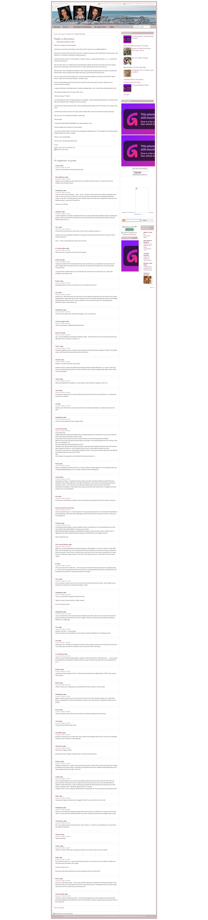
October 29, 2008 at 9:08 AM (62, 465)
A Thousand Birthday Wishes (140, 85)
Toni (56, 640)
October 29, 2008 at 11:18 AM (63, 565)
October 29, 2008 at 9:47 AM (62, 509)
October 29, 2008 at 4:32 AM (62, 179)
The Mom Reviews (100, 27)
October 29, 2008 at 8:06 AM (62, 392)
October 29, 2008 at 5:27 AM (62, 250)
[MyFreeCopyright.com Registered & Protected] (129, 234)
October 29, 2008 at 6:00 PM (62, 711)
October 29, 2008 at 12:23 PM (63, 613)
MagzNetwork (123, 916)
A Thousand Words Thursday (82, 27)
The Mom (58, 523)
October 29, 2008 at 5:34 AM (62, 283)
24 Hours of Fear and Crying (132, 82)
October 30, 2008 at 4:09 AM (62, 809)
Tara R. (57, 346)
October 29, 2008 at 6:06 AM (62, 323)
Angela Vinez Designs (139, 916)
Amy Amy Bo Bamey (61, 544)
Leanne (57, 165)
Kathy (57, 463)
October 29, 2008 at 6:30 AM (62, 334)
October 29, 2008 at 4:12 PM (62, 684)
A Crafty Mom (59, 654)
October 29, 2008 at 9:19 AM (62, 498)
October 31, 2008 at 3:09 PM (62, 880)
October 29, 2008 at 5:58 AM (62, 294)
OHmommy (58, 746)
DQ (59, 34)
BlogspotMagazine (113, 916)
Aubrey (57, 846)
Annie (57, 390)
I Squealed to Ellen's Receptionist (133, 79)
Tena (56, 627)
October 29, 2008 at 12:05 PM (63, 594)
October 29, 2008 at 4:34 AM (62, 213)
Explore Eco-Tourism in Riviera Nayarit (147, 258)
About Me (57, 27)
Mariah (57, 683)
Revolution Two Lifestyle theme (90, 916)
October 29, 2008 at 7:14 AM (62, 348)
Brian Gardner (104, 916)
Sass (56, 227)
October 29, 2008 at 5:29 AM (62, 261)
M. (56, 564)
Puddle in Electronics (64, 38)
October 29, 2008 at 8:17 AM (62, 405)
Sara (56, 292)
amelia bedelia (59, 894)
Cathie (57, 777)
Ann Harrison (59, 429)
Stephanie (58, 212)
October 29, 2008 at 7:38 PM (62, 798)
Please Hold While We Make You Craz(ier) (136, 46)
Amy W (57, 477)
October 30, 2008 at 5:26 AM (62, 823)
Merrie (57, 878)
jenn (56, 496)
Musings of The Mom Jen (128, 212)
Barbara (57, 761)
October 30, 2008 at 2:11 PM (62, 848)
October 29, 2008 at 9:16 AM (62, 479)
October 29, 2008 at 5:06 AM (62, 229)
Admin (112, 27)
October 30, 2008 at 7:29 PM (62, 859)
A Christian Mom (60, 248)
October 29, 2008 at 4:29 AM (62, 167)
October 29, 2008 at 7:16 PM (62, 763)
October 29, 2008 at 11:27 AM (63, 581)
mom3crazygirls (60, 321)
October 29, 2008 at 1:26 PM (62, 642)
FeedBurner (143, 175)
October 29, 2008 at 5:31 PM (62, 696)
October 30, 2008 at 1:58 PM (62, 836)
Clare (57, 579)
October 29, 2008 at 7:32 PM (62, 778)
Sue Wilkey (58, 733)
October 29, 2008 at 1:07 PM (62, 629)
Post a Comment (59, 908)
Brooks (57, 281)
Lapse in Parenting (66, 34)
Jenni (57, 721)
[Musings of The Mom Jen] (142, 212)
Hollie (57, 796)
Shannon (58, 834)
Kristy (57, 710)
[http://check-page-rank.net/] (128, 227)
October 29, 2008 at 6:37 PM (62, 748)
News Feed (118, 3)
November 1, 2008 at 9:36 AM (62, 896)
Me (72, 34)
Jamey (57, 379)
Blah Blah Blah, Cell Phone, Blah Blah (135, 67)
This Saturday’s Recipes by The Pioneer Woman (148, 268)
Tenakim (58, 360)
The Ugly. (126, 94)
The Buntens (59, 821)
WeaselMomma (60, 177)
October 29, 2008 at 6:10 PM (62, 723)
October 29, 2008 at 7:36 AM (62, 361)
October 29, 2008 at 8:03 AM (62, 381)
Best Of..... (66, 27)
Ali (56, 404)
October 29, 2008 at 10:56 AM (63, 546)
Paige (57, 857)
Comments (151, 3)
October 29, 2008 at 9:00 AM (62, 430)
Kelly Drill (58, 260)
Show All (152, 287)
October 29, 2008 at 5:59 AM (62, 311)
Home (55, 34)
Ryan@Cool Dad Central (62, 508)
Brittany (57, 669)
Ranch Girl (58, 333)
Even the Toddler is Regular (140, 58)
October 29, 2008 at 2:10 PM (62, 671)
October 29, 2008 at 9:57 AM (62, 525)
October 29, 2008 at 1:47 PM (62, 656)
